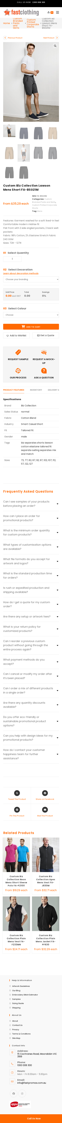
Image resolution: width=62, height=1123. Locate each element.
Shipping (16, 1007)
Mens (39, 211)
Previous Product (15, 38)
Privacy (15, 1029)
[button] (55, 46)
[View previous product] (5, 38)
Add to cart (33, 327)
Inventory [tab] (36, 389)
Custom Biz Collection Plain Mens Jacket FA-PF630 (46, 940)
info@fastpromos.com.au (31, 1083)
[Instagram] (22, 1093)
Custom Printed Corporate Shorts (33, 23)
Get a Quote (47, 335)
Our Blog (16, 990)
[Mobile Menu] (56, 12)
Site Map (16, 1038)
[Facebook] (13, 1093)
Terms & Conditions (21, 1033)
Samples (16, 999)
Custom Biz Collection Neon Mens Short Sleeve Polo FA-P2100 (16, 881)
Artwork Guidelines (21, 986)
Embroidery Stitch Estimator (25, 994)
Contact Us (17, 1025)
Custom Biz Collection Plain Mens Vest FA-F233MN (16, 940)
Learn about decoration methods (20, 273)
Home (6, 23)
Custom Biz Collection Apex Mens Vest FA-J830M (45, 881)
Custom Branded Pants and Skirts (18, 23)
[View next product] (57, 38)
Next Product (48, 38)
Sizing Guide (18, 1003)
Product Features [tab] (13, 389)
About (15, 1021)
